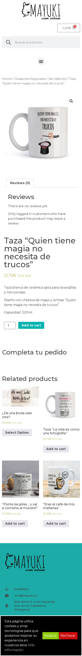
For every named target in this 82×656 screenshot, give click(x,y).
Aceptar (50, 635)
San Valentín (57, 79)
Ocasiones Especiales (30, 79)
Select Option (17, 432)
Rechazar (68, 635)
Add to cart (31, 325)
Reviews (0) (20, 183)
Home (7, 79)
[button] (41, 61)
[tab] (20, 183)
